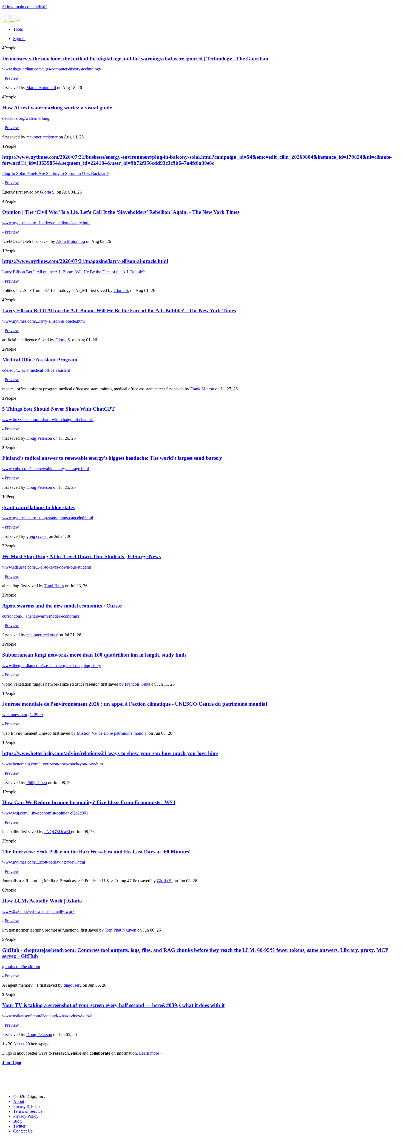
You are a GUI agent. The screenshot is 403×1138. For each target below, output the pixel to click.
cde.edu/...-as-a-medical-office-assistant (36, 370)
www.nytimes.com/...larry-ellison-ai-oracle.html (43, 321)
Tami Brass (54, 585)
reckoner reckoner (42, 137)
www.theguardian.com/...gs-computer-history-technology (51, 69)
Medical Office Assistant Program (39, 359)
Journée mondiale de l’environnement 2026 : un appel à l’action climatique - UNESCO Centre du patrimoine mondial (134, 704)
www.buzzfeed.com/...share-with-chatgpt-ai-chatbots (47, 419)
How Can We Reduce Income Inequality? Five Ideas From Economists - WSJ (88, 802)
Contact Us (23, 1131)
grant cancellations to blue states (38, 507)
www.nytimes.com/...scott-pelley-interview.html (43, 862)
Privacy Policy (25, 1116)
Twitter (19, 1126)
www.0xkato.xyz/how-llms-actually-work (38, 911)
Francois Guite (137, 684)
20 (27, 1043)
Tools (18, 29)
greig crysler (37, 536)
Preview (12, 78)
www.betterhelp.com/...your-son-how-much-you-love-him (52, 764)
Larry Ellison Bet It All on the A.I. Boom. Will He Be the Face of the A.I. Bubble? (73, 271)
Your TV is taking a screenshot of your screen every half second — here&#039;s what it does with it (113, 1005)
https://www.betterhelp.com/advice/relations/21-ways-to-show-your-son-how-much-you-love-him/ (110, 753)
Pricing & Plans (26, 1106)
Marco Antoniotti (41, 87)
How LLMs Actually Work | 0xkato (42, 901)
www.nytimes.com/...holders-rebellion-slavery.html (46, 222)
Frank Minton (202, 389)
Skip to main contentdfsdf (24, 6)
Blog (17, 1121)
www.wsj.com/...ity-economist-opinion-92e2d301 (45, 813)
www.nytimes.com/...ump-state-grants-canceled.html (47, 517)
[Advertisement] (102, 1077)
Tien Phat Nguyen (120, 930)
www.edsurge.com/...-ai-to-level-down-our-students (47, 567)
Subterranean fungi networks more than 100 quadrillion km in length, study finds (94, 655)
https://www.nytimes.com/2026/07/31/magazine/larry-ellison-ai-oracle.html (85, 261)
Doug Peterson (39, 438)
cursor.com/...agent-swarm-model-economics (41, 616)
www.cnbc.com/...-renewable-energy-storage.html (45, 468)
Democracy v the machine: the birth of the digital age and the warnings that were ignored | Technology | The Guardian (135, 58)
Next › (18, 1043)
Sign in (19, 38)
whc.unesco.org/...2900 (22, 714)
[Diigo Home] (11, 21)
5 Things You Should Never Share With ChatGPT (58, 409)
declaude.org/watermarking (25, 118)
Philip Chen (36, 782)
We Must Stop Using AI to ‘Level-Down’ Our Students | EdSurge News (81, 556)
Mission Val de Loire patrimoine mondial (112, 733)
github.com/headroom (21, 966)
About (18, 1101)
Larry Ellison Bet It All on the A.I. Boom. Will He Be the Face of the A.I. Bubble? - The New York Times (119, 310)
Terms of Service (27, 1111)
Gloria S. (48, 192)
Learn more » (150, 1053)
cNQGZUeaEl (57, 831)
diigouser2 (73, 985)
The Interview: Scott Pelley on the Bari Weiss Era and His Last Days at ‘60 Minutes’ (96, 852)
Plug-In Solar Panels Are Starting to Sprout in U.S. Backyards (55, 173)
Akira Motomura (70, 241)
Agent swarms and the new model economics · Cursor (62, 606)
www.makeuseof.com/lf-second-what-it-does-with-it (47, 1016)
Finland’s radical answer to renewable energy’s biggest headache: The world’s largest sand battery (112, 458)
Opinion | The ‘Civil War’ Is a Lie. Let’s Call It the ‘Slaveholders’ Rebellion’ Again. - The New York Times (120, 212)
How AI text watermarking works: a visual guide (57, 107)
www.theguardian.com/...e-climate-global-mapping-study (51, 665)
